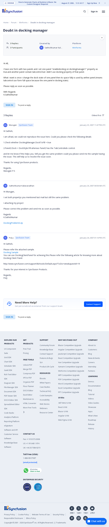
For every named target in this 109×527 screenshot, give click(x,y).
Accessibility (45, 400)
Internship (92, 366)
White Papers (45, 383)
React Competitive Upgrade (69, 358)
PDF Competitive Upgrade (68, 379)
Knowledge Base (46, 349)
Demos (91, 381)
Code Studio (9, 413)
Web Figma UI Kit (65, 420)
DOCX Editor (28, 390)
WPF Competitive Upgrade (68, 375)
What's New (93, 416)
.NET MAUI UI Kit (64, 403)
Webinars (43, 408)
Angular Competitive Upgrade (70, 349)
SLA (41, 362)
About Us (92, 345)
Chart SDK (8, 361)
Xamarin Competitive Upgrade (70, 366)
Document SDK (10, 391)
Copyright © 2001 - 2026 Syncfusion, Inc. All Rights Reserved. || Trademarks (35, 522)
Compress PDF (29, 373)
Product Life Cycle (47, 366)
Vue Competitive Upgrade (68, 362)
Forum (13, 22)
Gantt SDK (8, 370)
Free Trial (27, 349)
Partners (91, 371)
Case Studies (45, 387)
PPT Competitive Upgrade (68, 392)
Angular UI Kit (63, 416)
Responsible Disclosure (13, 518)
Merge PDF (27, 369)
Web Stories (44, 404)
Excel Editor (27, 395)
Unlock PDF (27, 365)
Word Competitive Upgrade (69, 384)
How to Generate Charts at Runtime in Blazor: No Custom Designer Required (37, 3)
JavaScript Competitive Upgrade (71, 354)
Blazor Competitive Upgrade (69, 345)
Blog (90, 354)
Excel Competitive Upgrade (69, 388)
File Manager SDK (11, 387)
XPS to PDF (27, 378)
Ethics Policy (31, 518)
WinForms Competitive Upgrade (71, 371)
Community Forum (47, 345)
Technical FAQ (45, 391)
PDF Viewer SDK (10, 396)
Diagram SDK (9, 383)
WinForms (23, 22)
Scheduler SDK (10, 366)
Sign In (94, 11)
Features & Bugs (46, 358)
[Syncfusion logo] (12, 11)
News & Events (94, 358)
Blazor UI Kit (63, 411)
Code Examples (46, 395)
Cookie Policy (23, 514)
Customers (92, 349)
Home (6, 22)
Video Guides (93, 403)
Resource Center (46, 412)
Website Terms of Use (41, 514)
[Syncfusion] (15, 508)
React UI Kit (62, 407)
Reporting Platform (11, 421)
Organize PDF (28, 382)
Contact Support (93, 304)
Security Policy (58, 514)
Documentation (94, 386)
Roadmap (92, 420)
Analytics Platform (11, 417)
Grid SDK (7, 357)
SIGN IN (9, 317)
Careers (91, 362)
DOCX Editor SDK (11, 400)
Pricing (26, 353)
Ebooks (43, 378)
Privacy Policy (9, 514)
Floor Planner (28, 386)
